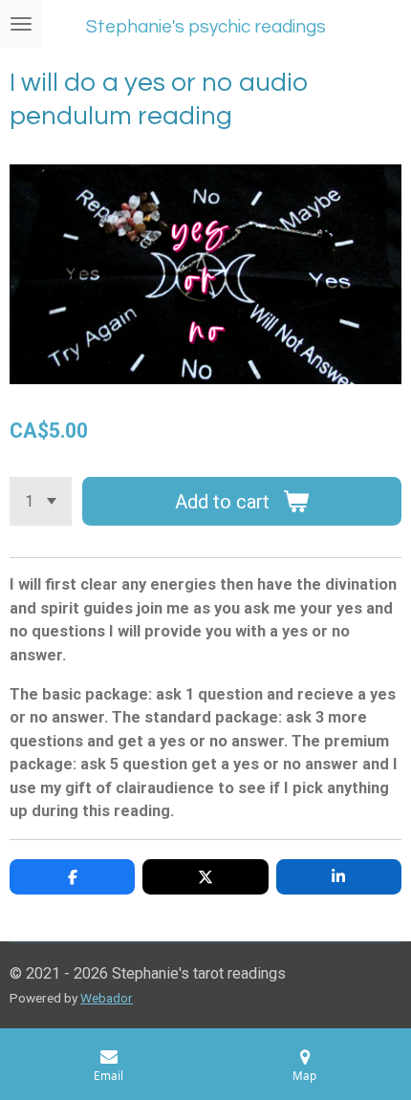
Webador (106, 997)
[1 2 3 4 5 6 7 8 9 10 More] (41, 501)
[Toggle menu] (21, 24)
